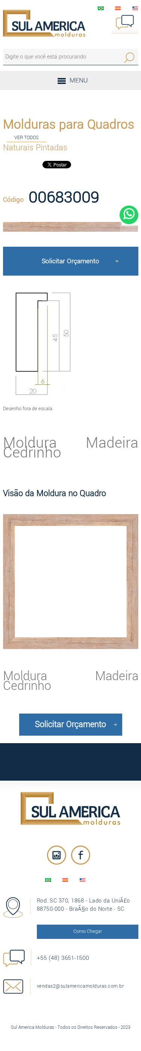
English (135, 8)
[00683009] (70, 227)
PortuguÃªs (101, 8)
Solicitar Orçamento (70, 261)
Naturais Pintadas (35, 148)
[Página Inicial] (44, 23)
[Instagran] (56, 855)
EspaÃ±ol (118, 8)
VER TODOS (26, 137)
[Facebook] (80, 855)
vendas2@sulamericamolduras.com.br (80, 986)
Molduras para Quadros (68, 124)
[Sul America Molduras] (70, 808)
